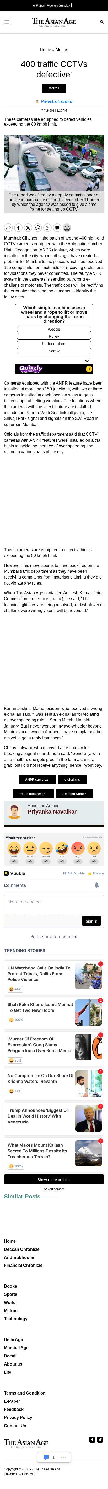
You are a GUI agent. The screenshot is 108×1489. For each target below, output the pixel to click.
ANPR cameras (37, 779)
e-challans (72, 779)
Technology (16, 1319)
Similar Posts (22, 1196)
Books (10, 1286)
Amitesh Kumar (74, 794)
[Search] (102, 22)
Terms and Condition (25, 1393)
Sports (10, 1294)
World (10, 1302)
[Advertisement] (54, 501)
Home (10, 1241)
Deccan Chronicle (22, 1249)
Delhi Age (13, 1339)
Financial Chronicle (23, 1265)
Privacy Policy (18, 1417)
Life (7, 1372)
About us (13, 1364)
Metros (54, 88)
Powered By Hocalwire (20, 1474)
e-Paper (39, 5)
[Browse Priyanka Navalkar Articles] (14, 811)
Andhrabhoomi (19, 1257)
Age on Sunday (58, 5)
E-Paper (12, 1401)
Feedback (14, 1409)
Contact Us (15, 1425)
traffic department (33, 794)
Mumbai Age (16, 1348)
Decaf (9, 1356)
